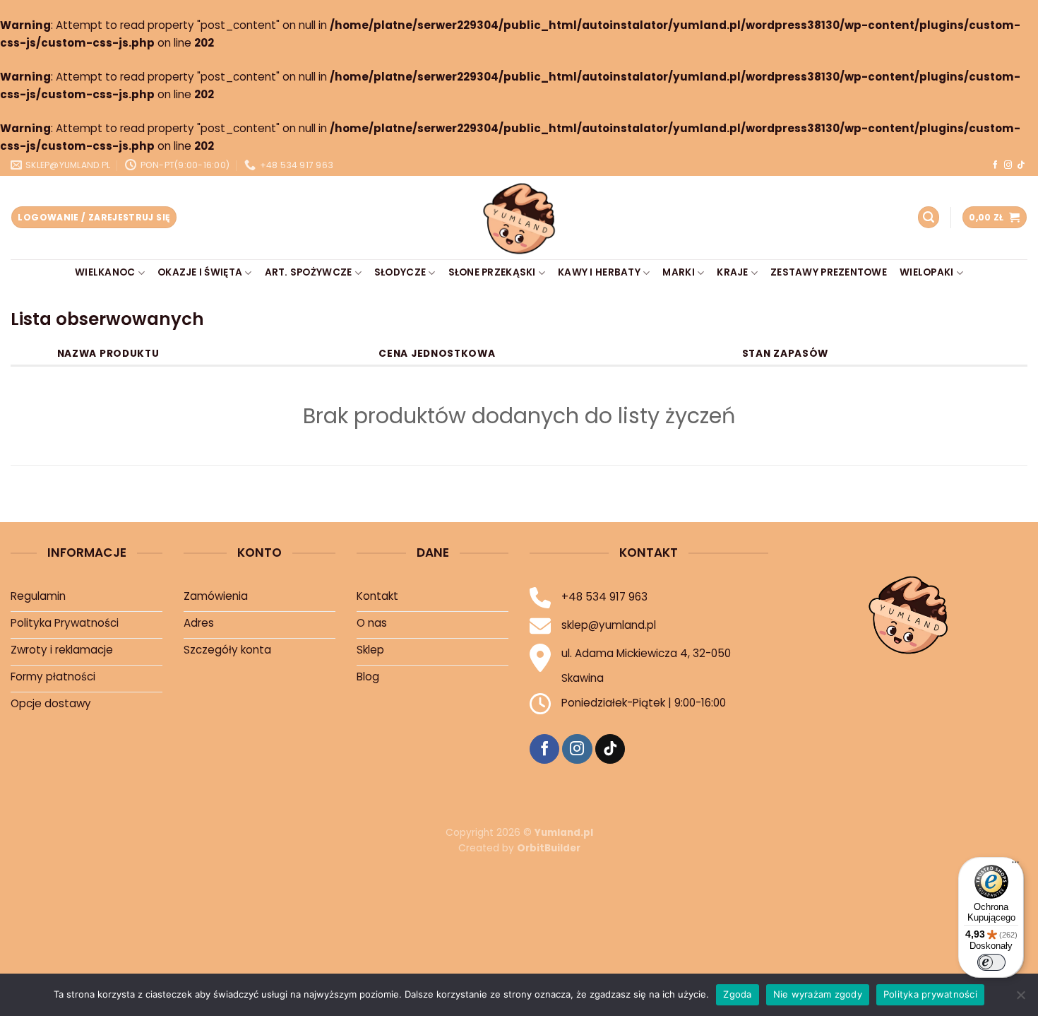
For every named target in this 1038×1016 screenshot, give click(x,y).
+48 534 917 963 (604, 596)
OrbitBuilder (548, 848)
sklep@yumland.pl (608, 625)
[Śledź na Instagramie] (1008, 165)
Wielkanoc (105, 272)
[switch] (991, 962)
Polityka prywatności (930, 994)
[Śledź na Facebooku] (995, 165)
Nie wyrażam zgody (817, 994)
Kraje (732, 272)
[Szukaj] (928, 217)
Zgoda (737, 994)
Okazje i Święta (199, 272)
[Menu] (1015, 865)
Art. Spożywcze (308, 272)
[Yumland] (519, 217)
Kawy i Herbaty (599, 272)
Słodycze (400, 272)
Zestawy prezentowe (828, 272)
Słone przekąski (492, 272)
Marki (678, 272)
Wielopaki (926, 272)
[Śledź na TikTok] (1021, 165)
